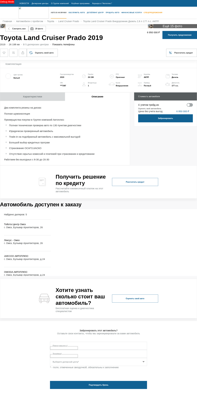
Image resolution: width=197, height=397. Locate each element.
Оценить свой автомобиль (149, 108)
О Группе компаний (60, 3)
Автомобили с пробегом (29, 21)
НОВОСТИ (24, 3)
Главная (7, 21)
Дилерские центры (40, 3)
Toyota (50, 21)
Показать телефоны (63, 44)
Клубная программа (80, 3)
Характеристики (32, 96)
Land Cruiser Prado (68, 21)
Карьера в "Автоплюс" (102, 3)
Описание (97, 96)
